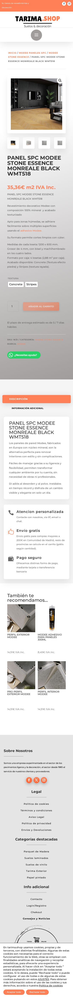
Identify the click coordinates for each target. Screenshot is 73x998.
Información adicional (28, 408)
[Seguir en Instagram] (69, 4)
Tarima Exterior (36, 871)
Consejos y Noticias (36, 918)
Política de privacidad (36, 823)
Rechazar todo (37, 992)
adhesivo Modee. (31, 230)
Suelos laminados (36, 858)
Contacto (36, 899)
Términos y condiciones (36, 810)
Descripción (18, 399)
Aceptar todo (14, 992)
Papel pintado (36, 877)
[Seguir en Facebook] (64, 4)
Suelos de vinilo (36, 864)
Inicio (12, 53)
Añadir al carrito (41, 306)
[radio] (16, 284)
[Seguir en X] (36, 780)
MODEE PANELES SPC (32, 53)
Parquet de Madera (36, 851)
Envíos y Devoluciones (36, 829)
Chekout (36, 912)
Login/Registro (36, 905)
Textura (13, 278)
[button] (60, 80)
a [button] (36, 35)
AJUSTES (43, 979)
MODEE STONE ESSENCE (49, 339)
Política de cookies (36, 803)
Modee (21, 344)
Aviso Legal (36, 817)
